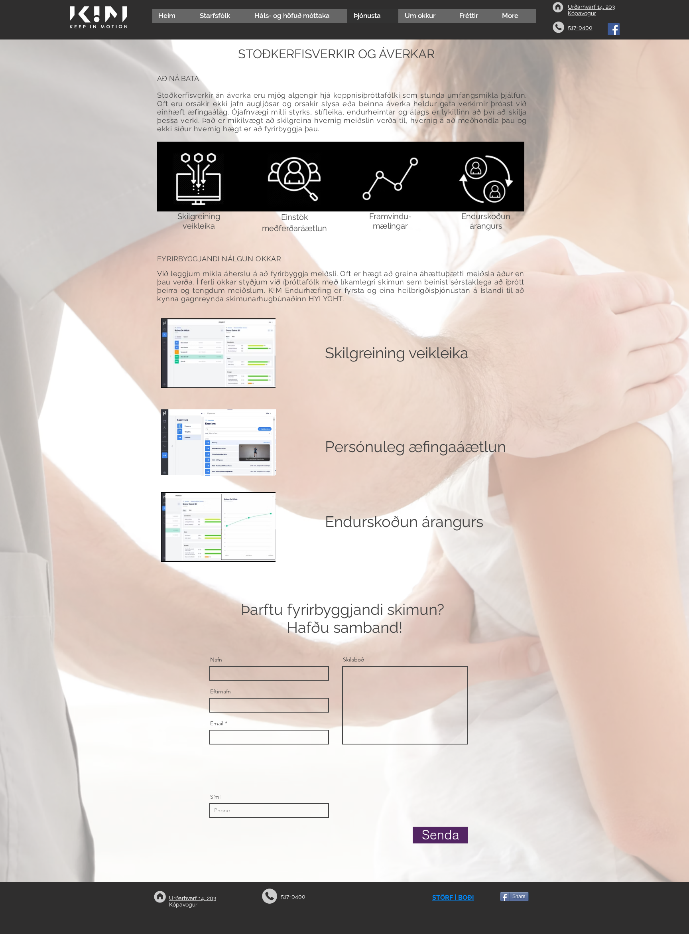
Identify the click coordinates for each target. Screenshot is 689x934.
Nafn (216, 659)
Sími (215, 797)
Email (216, 723)
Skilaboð (353, 659)
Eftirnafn (220, 691)
